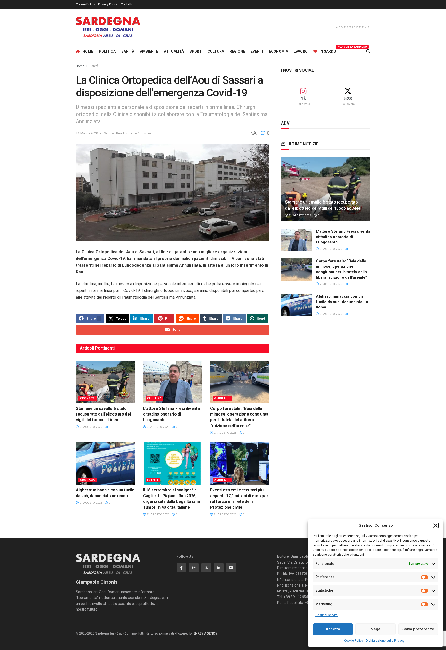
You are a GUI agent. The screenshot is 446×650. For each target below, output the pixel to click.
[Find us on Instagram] (194, 567)
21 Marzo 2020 (87, 133)
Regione (237, 51)
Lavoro (301, 51)
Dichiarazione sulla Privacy (385, 641)
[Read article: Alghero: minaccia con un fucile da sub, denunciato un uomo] (105, 463)
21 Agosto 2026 (90, 427)
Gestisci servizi (326, 615)
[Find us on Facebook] (181, 567)
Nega (375, 629)
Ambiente (149, 51)
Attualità (174, 51)
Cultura (216, 51)
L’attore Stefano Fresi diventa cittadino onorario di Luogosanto (171, 414)
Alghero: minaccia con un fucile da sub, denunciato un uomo (342, 302)
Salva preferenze (418, 629)
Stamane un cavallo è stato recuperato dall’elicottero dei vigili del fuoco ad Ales (103, 414)
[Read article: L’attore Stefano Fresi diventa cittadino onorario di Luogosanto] (172, 382)
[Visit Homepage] (108, 27)
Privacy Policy (108, 4)
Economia (278, 51)
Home (88, 51)
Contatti (126, 4)
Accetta (333, 629)
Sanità (127, 51)
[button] (435, 525)
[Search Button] (368, 51)
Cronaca (87, 398)
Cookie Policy (353, 641)
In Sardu (328, 50)
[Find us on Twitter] (206, 567)
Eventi (257, 51)
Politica (107, 51)
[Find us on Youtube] (231, 567)
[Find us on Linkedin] (219, 567)
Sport (195, 51)
